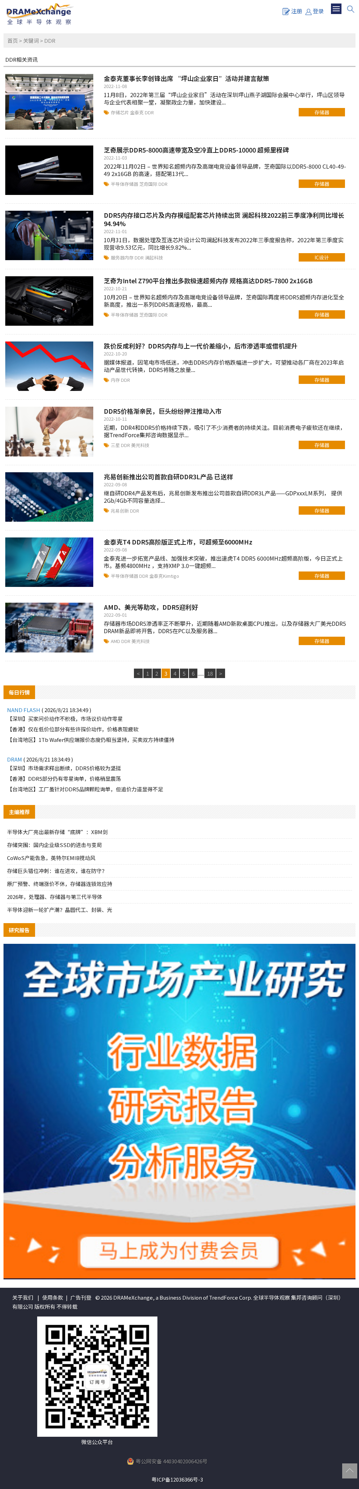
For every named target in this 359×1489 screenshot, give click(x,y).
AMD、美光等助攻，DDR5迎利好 (151, 606)
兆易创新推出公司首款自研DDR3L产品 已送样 (168, 476)
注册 (296, 11)
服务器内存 (123, 257)
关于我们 (22, 1297)
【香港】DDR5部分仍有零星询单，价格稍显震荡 (64, 778)
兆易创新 (120, 510)
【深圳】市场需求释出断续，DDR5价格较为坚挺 (64, 768)
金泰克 (137, 112)
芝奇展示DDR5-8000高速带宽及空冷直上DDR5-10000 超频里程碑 (196, 149)
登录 (318, 11)
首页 (12, 40)
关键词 (31, 40)
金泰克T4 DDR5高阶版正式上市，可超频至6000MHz (178, 541)
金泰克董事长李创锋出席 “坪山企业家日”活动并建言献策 (186, 78)
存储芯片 (120, 112)
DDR (149, 112)
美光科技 (140, 445)
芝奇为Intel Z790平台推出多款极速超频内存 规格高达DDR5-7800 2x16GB (208, 280)
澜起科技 (154, 257)
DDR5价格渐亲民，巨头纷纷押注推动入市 (163, 410)
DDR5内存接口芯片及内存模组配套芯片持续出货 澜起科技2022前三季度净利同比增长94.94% (224, 219)
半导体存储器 (125, 184)
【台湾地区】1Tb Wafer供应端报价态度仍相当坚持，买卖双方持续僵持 (90, 739)
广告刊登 (81, 1297)
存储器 (321, 112)
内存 (116, 380)
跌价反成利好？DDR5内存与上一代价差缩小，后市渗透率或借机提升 (200, 345)
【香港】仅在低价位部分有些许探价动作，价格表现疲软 (72, 729)
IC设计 (321, 257)
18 (210, 673)
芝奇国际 (148, 184)
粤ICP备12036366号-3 (177, 1479)
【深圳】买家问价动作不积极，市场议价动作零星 (65, 718)
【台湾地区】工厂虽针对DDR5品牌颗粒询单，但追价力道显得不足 (85, 789)
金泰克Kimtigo (164, 576)
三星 (116, 445)
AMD (116, 641)
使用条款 (52, 1297)
